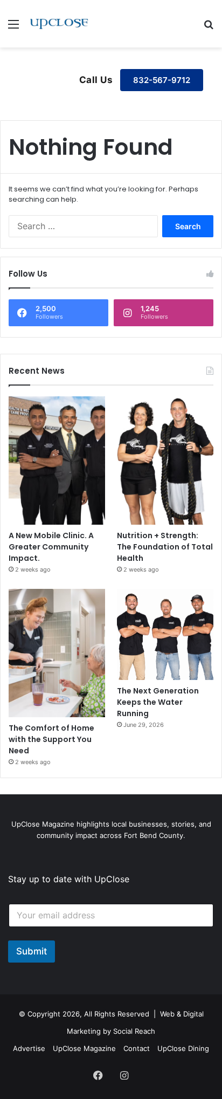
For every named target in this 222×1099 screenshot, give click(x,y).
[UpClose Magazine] (59, 24)
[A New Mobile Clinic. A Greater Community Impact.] (57, 460)
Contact (136, 1048)
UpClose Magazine (84, 1048)
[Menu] (13, 28)
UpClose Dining (183, 1048)
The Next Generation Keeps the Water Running (158, 702)
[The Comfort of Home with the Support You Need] (57, 653)
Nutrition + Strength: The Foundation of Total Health (165, 547)
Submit (31, 951)
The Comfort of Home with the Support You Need (51, 739)
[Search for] (208, 28)
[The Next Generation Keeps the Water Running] (165, 634)
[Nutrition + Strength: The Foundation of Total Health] (165, 460)
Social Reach (134, 1031)
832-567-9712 (161, 80)
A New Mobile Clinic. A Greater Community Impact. (51, 547)
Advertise (29, 1048)
